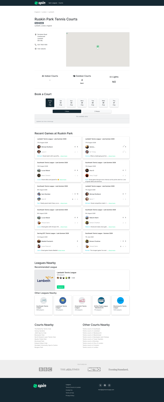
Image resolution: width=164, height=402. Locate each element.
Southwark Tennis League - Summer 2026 (99, 233)
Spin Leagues (53, 3)
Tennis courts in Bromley (91, 341)
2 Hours (97, 111)
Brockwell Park (39, 341)
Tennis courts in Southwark (91, 329)
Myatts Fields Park (41, 339)
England (37, 12)
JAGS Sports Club (40, 333)
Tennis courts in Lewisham (91, 331)
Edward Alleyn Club (41, 343)
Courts (61, 3)
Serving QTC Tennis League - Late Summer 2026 (53, 233)
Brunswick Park (40, 335)
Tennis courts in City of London (93, 343)
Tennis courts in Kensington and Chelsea (96, 337)
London (44, 12)
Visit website (41, 49)
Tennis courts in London (90, 347)
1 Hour (67, 111)
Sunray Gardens (40, 331)
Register (60, 287)
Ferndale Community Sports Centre (46, 345)
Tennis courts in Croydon (91, 345)
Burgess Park (39, 347)
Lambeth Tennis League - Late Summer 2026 (51, 139)
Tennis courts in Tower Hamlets (93, 339)
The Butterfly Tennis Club (43, 329)
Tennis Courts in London (73, 387)
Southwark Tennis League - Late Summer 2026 (52, 162)
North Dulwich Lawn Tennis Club (45, 337)
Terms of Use (70, 393)
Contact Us (69, 390)
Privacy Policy (70, 395)
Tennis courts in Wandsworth (92, 333)
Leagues (68, 384)
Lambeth (51, 12)
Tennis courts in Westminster (92, 335)
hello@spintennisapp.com (106, 389)
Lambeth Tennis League (66, 273)
